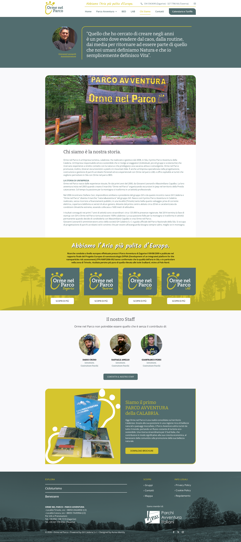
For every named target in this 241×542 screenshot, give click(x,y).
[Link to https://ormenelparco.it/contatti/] (195, 4)
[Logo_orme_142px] (54, 2)
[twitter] (178, 532)
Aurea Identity (118, 532)
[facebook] (174, 532)
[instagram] (183, 532)
